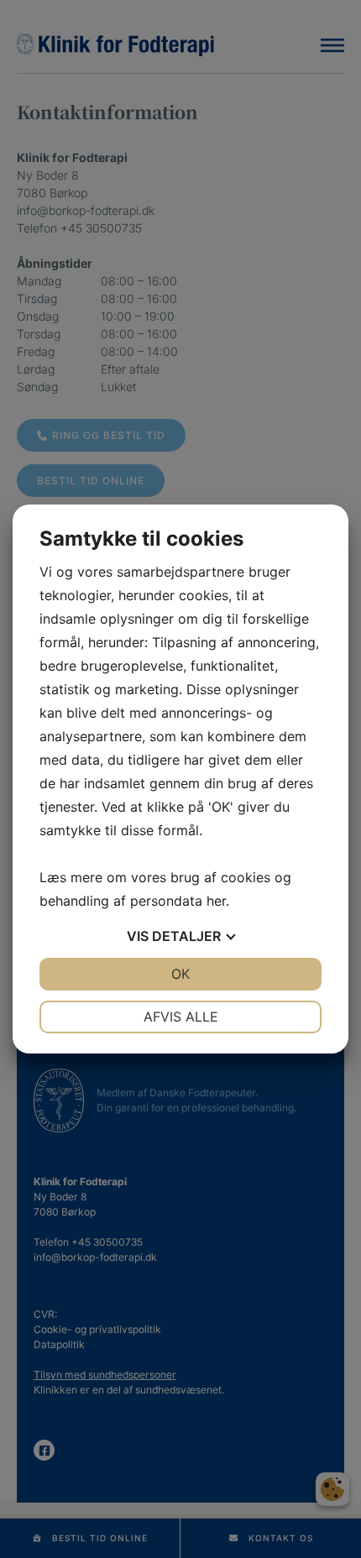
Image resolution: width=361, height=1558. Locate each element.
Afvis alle (181, 1016)
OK (180, 973)
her (216, 900)
